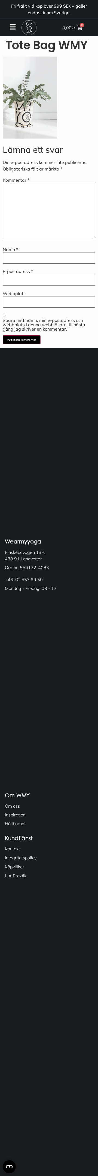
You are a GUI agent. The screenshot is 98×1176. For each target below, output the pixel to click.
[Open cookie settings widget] (9, 1166)
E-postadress (18, 271)
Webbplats (14, 293)
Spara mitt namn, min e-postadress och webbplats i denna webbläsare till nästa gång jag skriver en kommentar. (44, 324)
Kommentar (16, 180)
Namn (10, 249)
